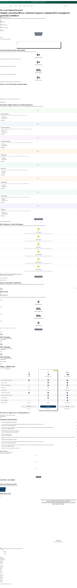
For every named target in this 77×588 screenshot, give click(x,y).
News (1, 571)
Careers (1, 568)
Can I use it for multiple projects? (7, 428)
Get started (48, 406)
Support (1, 581)
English (5, 551)
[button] (1, 287)
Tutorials (1, 580)
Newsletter (1, 577)
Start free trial (3, 490)
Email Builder (2, 558)
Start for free (29, 406)
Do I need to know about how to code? (9, 422)
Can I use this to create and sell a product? (9, 432)
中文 (5, 554)
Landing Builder (2, 559)
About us (1, 567)
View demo (2, 488)
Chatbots (1, 562)
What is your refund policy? (6, 435)
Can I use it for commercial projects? (8, 425)
